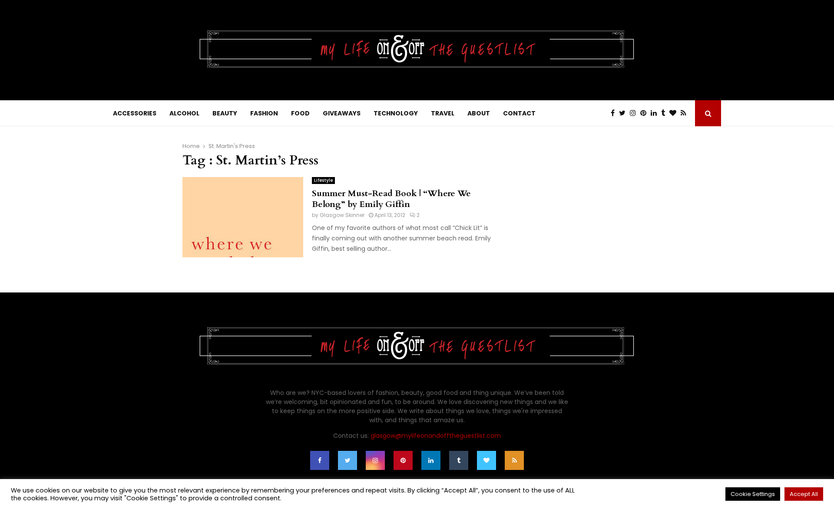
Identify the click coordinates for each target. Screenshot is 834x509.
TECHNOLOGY (396, 113)
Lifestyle (323, 180)
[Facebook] (615, 113)
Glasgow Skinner (342, 215)
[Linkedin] (656, 113)
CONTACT (519, 113)
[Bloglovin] (675, 113)
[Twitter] (624, 113)
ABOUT (478, 113)
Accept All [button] (804, 494)
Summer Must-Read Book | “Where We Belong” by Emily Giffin (391, 198)
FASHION (264, 113)
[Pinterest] (645, 113)
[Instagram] (635, 113)
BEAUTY (224, 113)
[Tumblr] (665, 113)
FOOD (300, 113)
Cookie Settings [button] (753, 494)
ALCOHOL (184, 113)
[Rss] (686, 113)
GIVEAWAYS (342, 113)
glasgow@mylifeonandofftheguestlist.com (436, 435)
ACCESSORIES (134, 113)
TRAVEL (442, 113)
